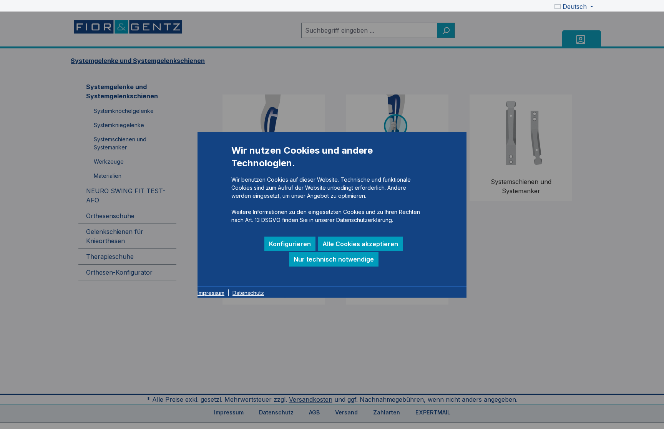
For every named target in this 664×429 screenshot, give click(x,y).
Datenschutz (248, 293)
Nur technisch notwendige (334, 259)
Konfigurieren (290, 244)
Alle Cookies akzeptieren (360, 244)
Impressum (211, 293)
